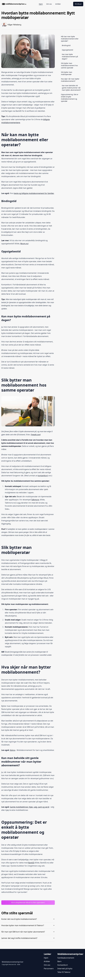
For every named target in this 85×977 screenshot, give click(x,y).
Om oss (47, 965)
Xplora (12, 750)
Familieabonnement (65, 958)
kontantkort (43, 475)
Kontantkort (62, 965)
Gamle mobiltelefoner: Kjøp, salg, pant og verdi (29, 807)
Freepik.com (35, 434)
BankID (31, 862)
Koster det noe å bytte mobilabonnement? (19, 919)
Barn (59, 961)
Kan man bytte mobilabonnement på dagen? (70, 56)
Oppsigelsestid (67, 50)
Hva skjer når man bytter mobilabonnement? (70, 80)
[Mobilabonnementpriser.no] (14, 4)
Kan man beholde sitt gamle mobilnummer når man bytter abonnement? (71, 87)
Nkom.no (24, 243)
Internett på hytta (64, 968)
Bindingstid (66, 45)
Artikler (47, 961)
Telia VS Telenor (64, 972)
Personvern (49, 968)
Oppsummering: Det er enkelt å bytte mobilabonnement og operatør (69, 97)
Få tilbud (78, 4)
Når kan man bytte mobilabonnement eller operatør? (69, 38)
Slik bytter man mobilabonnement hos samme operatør (69, 65)
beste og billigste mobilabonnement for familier (34, 193)
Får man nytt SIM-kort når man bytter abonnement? (23, 932)
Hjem (46, 958)
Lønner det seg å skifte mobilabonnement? (19, 938)
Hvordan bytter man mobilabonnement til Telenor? (22, 925)
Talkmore (35, 499)
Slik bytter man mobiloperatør (66, 73)
